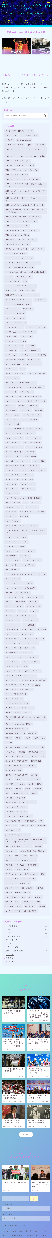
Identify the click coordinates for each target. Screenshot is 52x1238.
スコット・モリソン (33, 438)
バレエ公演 (24, 516)
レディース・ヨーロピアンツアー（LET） (20, 675)
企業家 (26, 943)
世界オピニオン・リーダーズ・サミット (19, 708)
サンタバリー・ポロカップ (27, 406)
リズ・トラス (29, 648)
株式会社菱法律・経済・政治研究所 (33, 851)
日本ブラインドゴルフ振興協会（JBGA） (20, 802)
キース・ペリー (10, 369)
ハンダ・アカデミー (12, 521)
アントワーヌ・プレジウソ (15, 318)
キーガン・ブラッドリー (32, 364)
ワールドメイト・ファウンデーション (19, 689)
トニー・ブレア (11, 484)
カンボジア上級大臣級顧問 (15, 359)
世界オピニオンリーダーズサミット (18, 712)
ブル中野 (8, 592)
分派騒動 (22, 752)
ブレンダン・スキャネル (14, 597)
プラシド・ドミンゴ (12, 579)
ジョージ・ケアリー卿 (13, 433)
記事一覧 (29, 1231)
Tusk (25, 281)
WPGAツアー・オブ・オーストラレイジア (20, 286)
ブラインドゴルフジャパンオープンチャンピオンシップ (25, 574)
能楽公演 (8, 892)
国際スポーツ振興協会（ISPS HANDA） (20, 765)
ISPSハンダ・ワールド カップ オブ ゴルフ (21, 240)
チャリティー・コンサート (14, 465)
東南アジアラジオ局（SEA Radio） (18, 846)
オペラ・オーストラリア (14, 346)
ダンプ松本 (9, 461)
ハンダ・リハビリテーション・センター (19, 551)
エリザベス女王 (11, 336)
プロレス (8, 602)
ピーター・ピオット (12, 560)
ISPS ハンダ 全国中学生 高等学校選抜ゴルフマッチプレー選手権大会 (25, 211)
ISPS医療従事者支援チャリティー (17, 244)
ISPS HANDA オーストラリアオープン (19, 165)
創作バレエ (9, 756)
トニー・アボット (11, 479)
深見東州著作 (32, 865)
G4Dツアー (9, 140)
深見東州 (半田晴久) (26, 950)
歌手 (25, 856)
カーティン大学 (10, 355)
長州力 (19, 906)
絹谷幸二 (40, 888)
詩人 (17, 902)
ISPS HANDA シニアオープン (16, 175)
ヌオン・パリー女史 (12, 502)
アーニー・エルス (32, 295)
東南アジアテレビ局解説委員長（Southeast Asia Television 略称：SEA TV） (23, 840)
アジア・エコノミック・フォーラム (18, 300)
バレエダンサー (11, 516)
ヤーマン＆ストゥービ (13, 639)
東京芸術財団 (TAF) (12, 830)
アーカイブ (7, 1204)
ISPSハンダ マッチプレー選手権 (17, 235)
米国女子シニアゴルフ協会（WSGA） (19, 888)
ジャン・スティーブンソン (14, 419)
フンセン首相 (20, 602)
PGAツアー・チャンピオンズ (15, 253)
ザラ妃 (43, 401)
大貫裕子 (8, 779)
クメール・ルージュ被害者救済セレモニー (20, 383)
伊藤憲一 (18, 738)
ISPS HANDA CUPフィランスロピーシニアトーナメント (25, 150)
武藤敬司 (33, 856)
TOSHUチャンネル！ (24, 276)
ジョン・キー (29, 433)
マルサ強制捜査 (28, 625)
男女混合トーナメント (13, 874)
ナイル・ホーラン (11, 489)
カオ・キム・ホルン (27, 355)
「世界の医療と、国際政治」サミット (19, 131)
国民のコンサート (38, 756)
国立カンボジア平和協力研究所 (16, 761)
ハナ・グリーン (31, 507)
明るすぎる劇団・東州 (13, 821)
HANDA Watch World (14, 144)
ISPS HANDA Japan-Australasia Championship (25, 156)
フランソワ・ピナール (13, 588)
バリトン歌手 (39, 512)
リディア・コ (26, 652)
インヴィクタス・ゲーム (14, 327)
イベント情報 (26, 926)
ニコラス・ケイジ (28, 489)
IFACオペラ (40, 144)
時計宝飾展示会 (30, 821)
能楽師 (17, 892)
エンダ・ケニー (25, 336)
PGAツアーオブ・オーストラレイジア (19, 258)
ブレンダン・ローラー (34, 597)
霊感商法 (41, 906)
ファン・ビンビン (28, 565)
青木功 (7, 911)
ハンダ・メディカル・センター (16, 542)
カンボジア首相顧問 (12, 364)
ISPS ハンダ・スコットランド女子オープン (21, 221)
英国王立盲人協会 (11, 897)
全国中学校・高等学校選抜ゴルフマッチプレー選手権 (24, 747)
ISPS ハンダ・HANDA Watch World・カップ (23, 216)
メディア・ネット (26, 936)
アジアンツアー (39, 300)
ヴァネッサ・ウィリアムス (35, 327)
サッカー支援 (32, 401)
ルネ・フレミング (31, 657)
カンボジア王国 (33, 359)
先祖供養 (8, 742)
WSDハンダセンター (27, 290)
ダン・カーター (30, 456)
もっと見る (25, 1134)
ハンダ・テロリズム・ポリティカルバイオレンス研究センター (25, 531)
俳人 (43, 738)
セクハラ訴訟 (29, 452)
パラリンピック (25, 512)
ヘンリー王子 (33, 602)
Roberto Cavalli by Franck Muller (19, 267)
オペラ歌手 (30, 346)
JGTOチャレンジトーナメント (16, 249)
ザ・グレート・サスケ (33, 396)
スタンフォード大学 (12, 442)
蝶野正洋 (8, 902)
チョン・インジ (33, 465)
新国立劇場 (21, 798)
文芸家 (34, 793)
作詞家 (35, 738)
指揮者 (27, 789)
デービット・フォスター (36, 470)
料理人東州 (9, 798)
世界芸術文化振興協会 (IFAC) (16, 729)
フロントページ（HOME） (13, 1231)
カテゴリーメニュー (41, 1231)
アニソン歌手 (28, 309)
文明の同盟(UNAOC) (20, 793)
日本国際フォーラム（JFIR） (15, 812)
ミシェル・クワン (28, 629)
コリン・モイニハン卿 (13, 396)
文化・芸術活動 (26, 947)
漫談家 (17, 869)
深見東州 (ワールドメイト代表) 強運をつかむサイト (26, 7)
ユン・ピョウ (10, 643)
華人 (30, 897)
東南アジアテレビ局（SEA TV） (17, 835)
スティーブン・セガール (32, 442)
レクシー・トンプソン (30, 662)
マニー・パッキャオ (12, 625)
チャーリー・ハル (23, 461)
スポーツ (26, 933)
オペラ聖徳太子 (11, 350)
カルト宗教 (42, 355)
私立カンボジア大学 (29, 879)
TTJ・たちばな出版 (12, 281)
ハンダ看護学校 (11, 556)
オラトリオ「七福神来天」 (29, 350)
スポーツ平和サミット (13, 452)
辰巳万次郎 (36, 902)
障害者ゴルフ (30, 906)
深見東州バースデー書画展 (14, 865)
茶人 (23, 897)
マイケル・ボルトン (30, 620)
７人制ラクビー (11, 135)
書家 (41, 821)
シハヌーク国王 (25, 410)
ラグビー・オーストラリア (28, 643)
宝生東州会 (21, 784)
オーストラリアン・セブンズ (15, 341)
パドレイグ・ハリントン (14, 507)
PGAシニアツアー (37, 249)
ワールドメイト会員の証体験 (15, 694)
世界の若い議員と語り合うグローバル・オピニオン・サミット (25, 718)
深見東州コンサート (29, 860)
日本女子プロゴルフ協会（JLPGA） (18, 816)
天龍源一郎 (19, 779)
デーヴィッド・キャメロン (14, 470)
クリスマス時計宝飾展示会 (34, 387)
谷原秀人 (25, 902)
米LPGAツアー (10, 883)
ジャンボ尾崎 (32, 419)
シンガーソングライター (14, 438)
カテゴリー (7, 1214)
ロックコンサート (11, 680)
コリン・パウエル (26, 392)
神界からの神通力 (11, 879)
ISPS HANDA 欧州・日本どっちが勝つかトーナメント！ (24, 199)
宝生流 (30, 784)
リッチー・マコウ (11, 652)
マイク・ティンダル (12, 620)
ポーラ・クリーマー (33, 606)
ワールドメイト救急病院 (14, 699)
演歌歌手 (8, 869)
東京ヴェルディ (10, 825)
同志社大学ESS (22, 756)
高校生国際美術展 (30, 911)
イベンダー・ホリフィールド (15, 323)
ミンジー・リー (27, 634)
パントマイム (25, 556)
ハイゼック (35, 502)
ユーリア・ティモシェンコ (34, 639)
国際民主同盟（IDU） (13, 770)
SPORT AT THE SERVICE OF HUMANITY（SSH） (25, 272)
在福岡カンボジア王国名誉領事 (16, 775)
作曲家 (27, 738)
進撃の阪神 (9, 906)
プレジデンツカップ (22, 592)
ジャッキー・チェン (12, 415)
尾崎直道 (8, 789)
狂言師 (26, 869)
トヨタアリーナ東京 (27, 484)
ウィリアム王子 (10, 332)
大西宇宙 (34, 775)
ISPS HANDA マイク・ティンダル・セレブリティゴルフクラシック (25, 192)
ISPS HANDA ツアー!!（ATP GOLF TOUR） (22, 179)
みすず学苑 (42, 629)
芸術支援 (27, 892)
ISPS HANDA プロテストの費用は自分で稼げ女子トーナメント (25, 185)
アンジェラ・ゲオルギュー (15, 313)
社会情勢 (26, 954)
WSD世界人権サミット (13, 295)
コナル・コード (10, 392)
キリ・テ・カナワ (11, 378)
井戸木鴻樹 (32, 733)
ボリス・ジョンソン (29, 616)
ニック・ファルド (11, 493)
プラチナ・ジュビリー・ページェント (19, 583)
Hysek (29, 144)
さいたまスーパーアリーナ (14, 401)
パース (25, 502)
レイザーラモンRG (12, 662)
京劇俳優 (8, 738)
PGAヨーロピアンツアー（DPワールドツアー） (22, 263)
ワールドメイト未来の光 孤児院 (16, 703)
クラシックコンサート (13, 387)
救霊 (7, 793)
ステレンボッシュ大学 (34, 447)
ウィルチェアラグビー (28, 332)
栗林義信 (38, 846)
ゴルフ (26, 929)
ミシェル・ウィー (11, 629)
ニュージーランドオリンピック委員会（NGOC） (23, 498)
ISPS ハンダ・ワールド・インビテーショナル (22, 230)
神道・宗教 (26, 961)
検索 (34, 1199)
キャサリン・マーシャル (37, 373)
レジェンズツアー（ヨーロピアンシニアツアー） (23, 671)
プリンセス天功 (30, 588)
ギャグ (22, 369)
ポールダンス (10, 611)
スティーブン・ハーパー (14, 447)
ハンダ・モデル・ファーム (14, 546)
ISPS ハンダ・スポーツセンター (17, 226)
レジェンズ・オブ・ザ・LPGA (16, 666)
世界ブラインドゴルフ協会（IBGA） (18, 724)
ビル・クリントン (11, 565)
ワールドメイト (26, 940)
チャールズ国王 (38, 461)
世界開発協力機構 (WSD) (15, 733)
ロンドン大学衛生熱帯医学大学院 (34, 680)
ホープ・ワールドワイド (14, 606)
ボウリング (22, 611)
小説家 (39, 784)
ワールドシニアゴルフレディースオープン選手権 (22, 685)
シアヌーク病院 (10, 410)
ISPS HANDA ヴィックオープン (17, 161)
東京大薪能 (42, 825)
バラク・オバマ (11, 512)
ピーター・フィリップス (32, 560)
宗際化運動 (9, 784)
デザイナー (29, 475)
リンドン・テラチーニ (13, 657)
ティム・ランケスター (13, 475)
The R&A (9, 276)
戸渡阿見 (18, 789)
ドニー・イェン (27, 479)
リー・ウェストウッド (13, 648)
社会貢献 (26, 958)
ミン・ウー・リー (11, 634)
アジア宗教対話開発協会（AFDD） (18, 304)
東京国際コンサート (27, 825)
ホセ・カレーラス (11, 616)
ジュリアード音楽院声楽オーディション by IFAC (23, 429)
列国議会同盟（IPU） (36, 752)
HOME (4, 1225)
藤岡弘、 (38, 897)
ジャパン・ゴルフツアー (32, 415)
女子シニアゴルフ (33, 779)
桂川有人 (8, 856)
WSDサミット (10, 290)
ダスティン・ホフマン (13, 456)
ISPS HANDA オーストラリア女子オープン (21, 170)
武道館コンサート (11, 860)
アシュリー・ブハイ (12, 309)
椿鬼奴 (17, 856)
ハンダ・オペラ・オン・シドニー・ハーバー (21, 526)
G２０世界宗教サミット (28, 135)
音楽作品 (17, 911)
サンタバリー (10, 406)
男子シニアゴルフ (31, 874)
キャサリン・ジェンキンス (15, 373)
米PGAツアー (25, 883)
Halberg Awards (24, 140)
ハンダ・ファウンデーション (15, 537)
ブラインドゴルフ (11, 569)
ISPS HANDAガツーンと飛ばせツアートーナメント (24, 205)
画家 (42, 874)
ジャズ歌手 (39, 410)
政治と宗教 (37, 789)
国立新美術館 (36, 761)
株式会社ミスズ (11, 851)
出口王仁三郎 (10, 752)
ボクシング (34, 611)
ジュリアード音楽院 (12, 424)
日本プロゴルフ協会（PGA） (15, 807)
